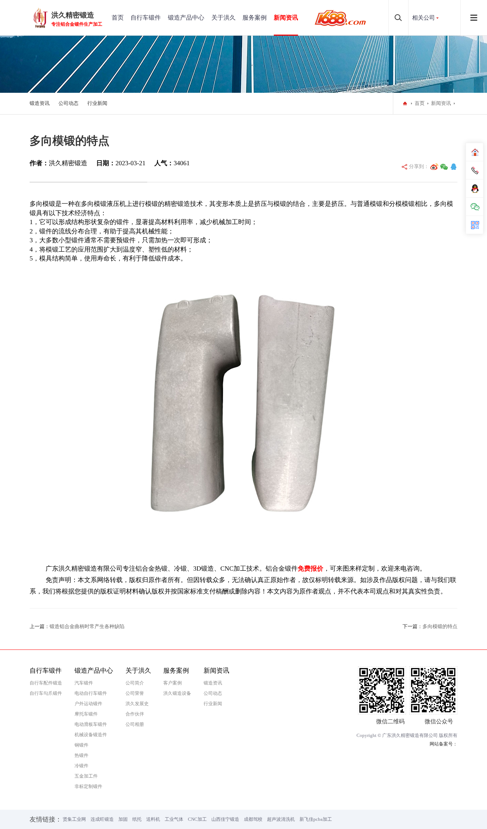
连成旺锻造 (102, 819)
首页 (118, 17)
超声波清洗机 (281, 819)
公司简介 (134, 683)
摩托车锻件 (86, 714)
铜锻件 (81, 745)
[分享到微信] (444, 166)
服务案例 (254, 17)
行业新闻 (97, 103)
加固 (123, 819)
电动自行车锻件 (91, 693)
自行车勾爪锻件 (46, 693)
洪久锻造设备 (177, 693)
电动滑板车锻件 (91, 724)
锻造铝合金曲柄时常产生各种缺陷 (87, 626)
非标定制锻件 (88, 786)
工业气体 (174, 819)
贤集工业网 (74, 819)
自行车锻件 (145, 17)
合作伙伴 (134, 714)
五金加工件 (86, 776)
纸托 (137, 819)
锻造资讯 (40, 103)
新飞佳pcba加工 (315, 819)
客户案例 (172, 683)
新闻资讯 (286, 17)
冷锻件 (81, 765)
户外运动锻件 (88, 703)
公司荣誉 (134, 693)
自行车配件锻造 (46, 683)
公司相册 (134, 724)
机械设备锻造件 (91, 734)
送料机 (153, 819)
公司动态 (68, 103)
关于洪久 (223, 17)
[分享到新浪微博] (434, 166)
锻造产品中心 (186, 17)
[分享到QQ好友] (453, 166)
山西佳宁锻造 (225, 819)
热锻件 (81, 755)
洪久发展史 (137, 703)
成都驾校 (253, 819)
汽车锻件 (84, 683)
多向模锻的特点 (439, 626)
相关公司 (423, 18)
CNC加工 (197, 819)
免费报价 (310, 568)
